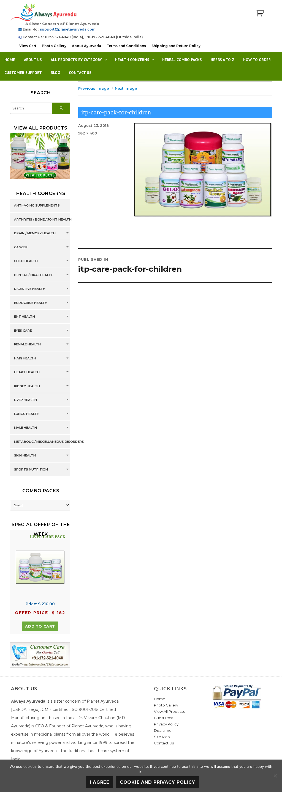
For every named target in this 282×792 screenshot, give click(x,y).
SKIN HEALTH (25, 456)
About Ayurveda (86, 46)
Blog (55, 72)
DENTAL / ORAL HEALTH (33, 275)
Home (9, 59)
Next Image (126, 88)
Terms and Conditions (126, 46)
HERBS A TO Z (222, 59)
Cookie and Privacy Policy (157, 782)
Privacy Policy (166, 724)
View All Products (169, 711)
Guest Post (163, 718)
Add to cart (40, 626)
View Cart (27, 46)
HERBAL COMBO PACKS (182, 59)
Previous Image (93, 88)
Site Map (162, 737)
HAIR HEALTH (25, 358)
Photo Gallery (54, 46)
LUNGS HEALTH (26, 414)
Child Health (26, 261)
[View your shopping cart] (260, 13)
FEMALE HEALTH (27, 344)
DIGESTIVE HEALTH (29, 289)
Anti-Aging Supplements (37, 206)
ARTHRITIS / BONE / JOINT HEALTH (43, 219)
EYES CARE (23, 330)
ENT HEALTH (24, 317)
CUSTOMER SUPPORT (23, 72)
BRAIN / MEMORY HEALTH (35, 233)
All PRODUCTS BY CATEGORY (76, 59)
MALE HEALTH (25, 428)
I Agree (99, 782)
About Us (33, 59)
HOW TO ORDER (257, 59)
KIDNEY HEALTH (27, 386)
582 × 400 (87, 133)
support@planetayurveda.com (67, 29)
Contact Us (80, 72)
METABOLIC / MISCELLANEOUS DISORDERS (49, 442)
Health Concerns (132, 59)
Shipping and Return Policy (175, 46)
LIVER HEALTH (25, 400)
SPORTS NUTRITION (31, 469)
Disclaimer (163, 730)
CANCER (21, 247)
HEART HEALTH (27, 372)
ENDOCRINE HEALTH (30, 303)
